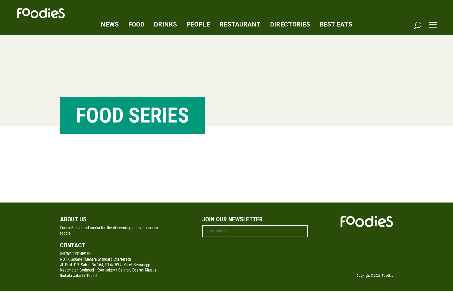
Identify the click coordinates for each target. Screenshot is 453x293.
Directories (290, 24)
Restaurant (240, 24)
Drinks (165, 24)
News (110, 24)
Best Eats (336, 24)
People (198, 24)
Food (136, 24)
